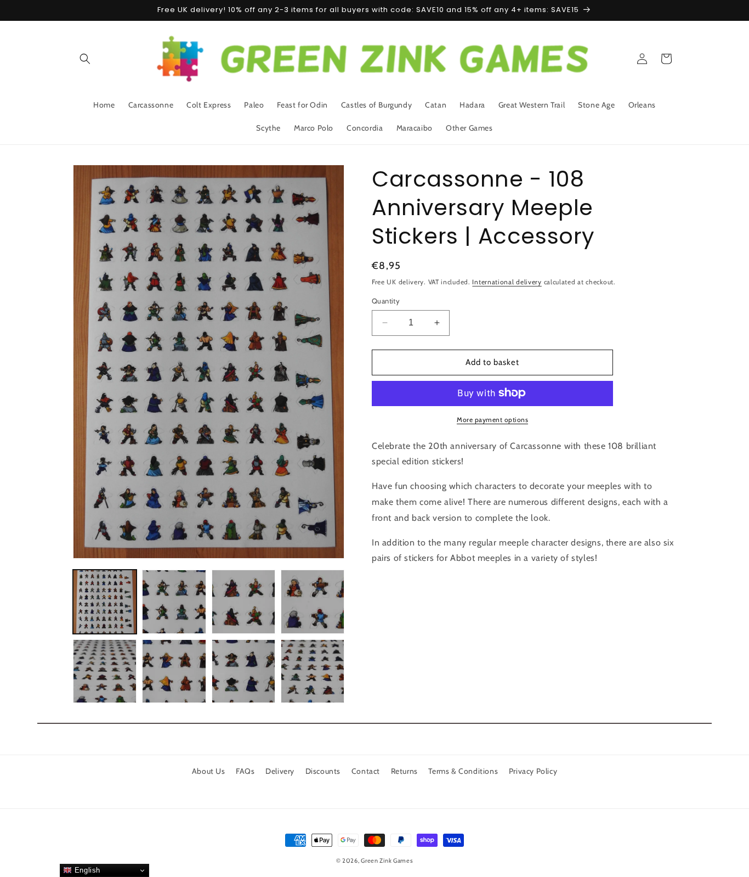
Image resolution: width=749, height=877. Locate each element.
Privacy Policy (533, 771)
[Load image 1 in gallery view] (105, 601)
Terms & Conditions (463, 771)
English (86, 870)
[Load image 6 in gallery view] (174, 671)
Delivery (279, 771)
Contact (365, 771)
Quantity (386, 300)
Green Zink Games (387, 860)
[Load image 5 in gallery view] (105, 671)
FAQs (245, 771)
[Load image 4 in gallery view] (312, 601)
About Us (208, 771)
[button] (85, 59)
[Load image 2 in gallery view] (174, 601)
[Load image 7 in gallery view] (243, 671)
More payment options (492, 419)
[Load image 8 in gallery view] (312, 671)
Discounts (323, 771)
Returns (404, 771)
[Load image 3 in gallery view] (243, 601)
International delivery (506, 282)
